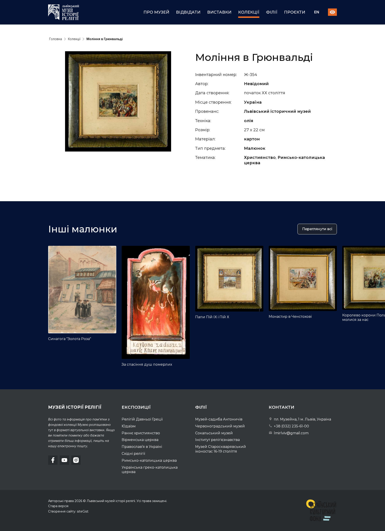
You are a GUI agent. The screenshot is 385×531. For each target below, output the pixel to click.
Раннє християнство (141, 433)
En (316, 12)
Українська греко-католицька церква (150, 469)
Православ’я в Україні (142, 447)
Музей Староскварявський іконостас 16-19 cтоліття (220, 449)
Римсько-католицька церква (149, 460)
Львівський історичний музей (277, 111)
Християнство (260, 157)
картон (252, 139)
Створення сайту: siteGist (68, 511)
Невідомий (256, 83)
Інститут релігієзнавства (217, 440)
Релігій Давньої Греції (142, 419)
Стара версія (58, 506)
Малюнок (254, 148)
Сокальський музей (214, 433)
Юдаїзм (129, 426)
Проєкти (294, 12)
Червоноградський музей (220, 426)
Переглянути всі (317, 229)
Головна (55, 39)
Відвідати (188, 12)
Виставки (219, 12)
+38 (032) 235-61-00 (291, 426)
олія (248, 120)
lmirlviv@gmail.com (291, 433)
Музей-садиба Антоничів (218, 419)
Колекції (248, 12)
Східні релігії (133, 453)
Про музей (156, 12)
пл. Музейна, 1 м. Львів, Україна (302, 419)
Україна (253, 102)
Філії (271, 12)
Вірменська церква (140, 440)
